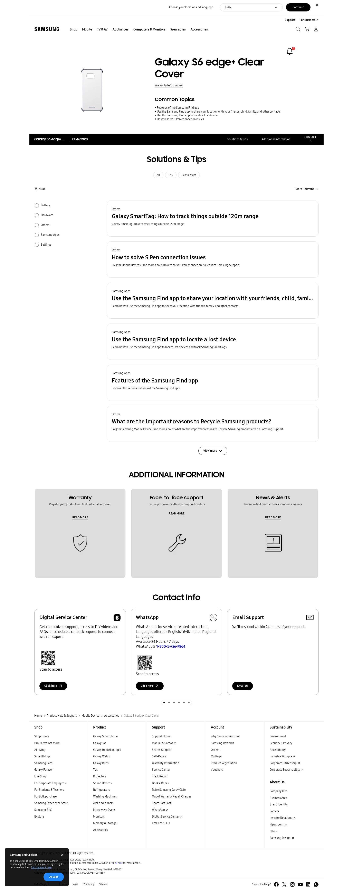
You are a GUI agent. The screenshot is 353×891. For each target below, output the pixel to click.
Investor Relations (281, 818)
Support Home (161, 736)
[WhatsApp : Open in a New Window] (316, 884)
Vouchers (217, 769)
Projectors (99, 776)
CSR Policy (88, 884)
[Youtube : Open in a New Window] (300, 884)
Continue (298, 7)
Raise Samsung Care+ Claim (169, 790)
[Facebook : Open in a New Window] (276, 884)
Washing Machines (105, 796)
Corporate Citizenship (283, 763)
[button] (213, 219)
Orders (215, 750)
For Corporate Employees (50, 783)
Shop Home (41, 736)
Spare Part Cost (161, 803)
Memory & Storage (104, 823)
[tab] (164, 702)
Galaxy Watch (101, 756)
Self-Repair (159, 756)
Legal (75, 884)
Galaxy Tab (99, 743)
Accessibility (278, 750)
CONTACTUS (310, 139)
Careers (274, 811)
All (158, 175)
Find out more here (41, 867)
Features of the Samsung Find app (178, 107)
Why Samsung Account (225, 736)
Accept (53, 877)
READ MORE (80, 517)
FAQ (171, 175)
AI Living (39, 750)
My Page (216, 756)
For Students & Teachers (49, 790)
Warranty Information (169, 85)
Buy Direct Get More (46, 743)
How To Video (189, 175)
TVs (95, 769)
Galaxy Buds (100, 763)
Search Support (161, 750)
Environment (278, 736)
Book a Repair (160, 783)
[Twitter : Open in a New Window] (284, 884)
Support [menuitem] (290, 20)
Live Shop (40, 776)
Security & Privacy (281, 743)
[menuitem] (73, 29)
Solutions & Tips (237, 139)
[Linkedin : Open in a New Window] (308, 884)
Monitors (99, 816)
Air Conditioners (103, 803)
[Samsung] (47, 29)
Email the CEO (161, 823)
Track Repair (160, 776)
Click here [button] (50, 686)
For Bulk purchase (45, 796)
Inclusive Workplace (282, 756)
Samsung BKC (43, 810)
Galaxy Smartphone (105, 736)
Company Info (278, 791)
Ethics (273, 831)
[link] (289, 51)
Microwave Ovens (104, 810)
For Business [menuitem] (307, 20)
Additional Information (275, 139)
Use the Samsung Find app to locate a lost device (187, 115)
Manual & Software (164, 743)
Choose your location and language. (191, 7)
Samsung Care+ (44, 763)
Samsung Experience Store (51, 803)
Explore (39, 816)
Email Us (242, 686)
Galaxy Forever (43, 769)
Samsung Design (280, 838)
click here (117, 863)
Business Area (278, 798)
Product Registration (224, 763)
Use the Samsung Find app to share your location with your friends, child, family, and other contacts (218, 111)
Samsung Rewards (222, 743)
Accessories (100, 830)
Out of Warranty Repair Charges (171, 796)
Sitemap (103, 884)
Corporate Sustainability (285, 769)
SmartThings (42, 756)
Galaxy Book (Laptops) (107, 750)
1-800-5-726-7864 (170, 646)
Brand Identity (279, 804)
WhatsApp (158, 810)
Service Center (161, 769)
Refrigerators (101, 790)
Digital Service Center (165, 816)
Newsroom (277, 824)
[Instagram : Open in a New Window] (292, 884)
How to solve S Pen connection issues (180, 119)
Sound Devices (102, 783)
